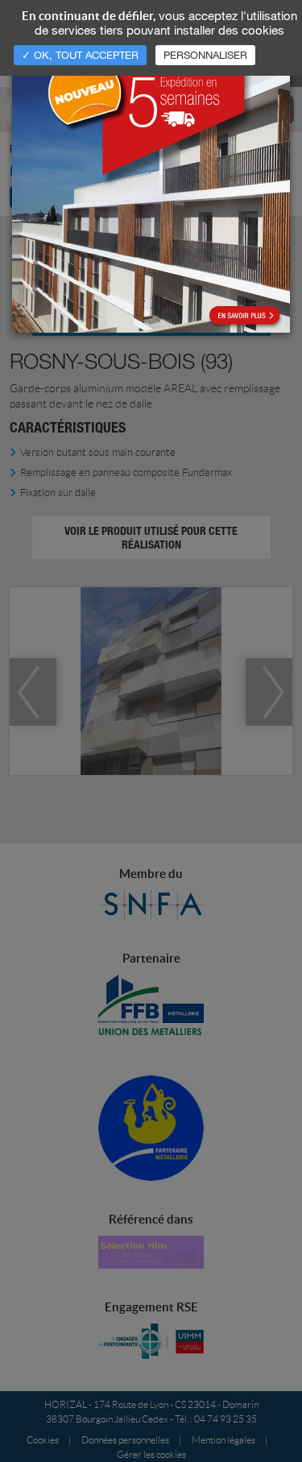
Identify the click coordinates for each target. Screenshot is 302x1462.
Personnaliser (205, 54)
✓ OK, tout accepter (80, 54)
